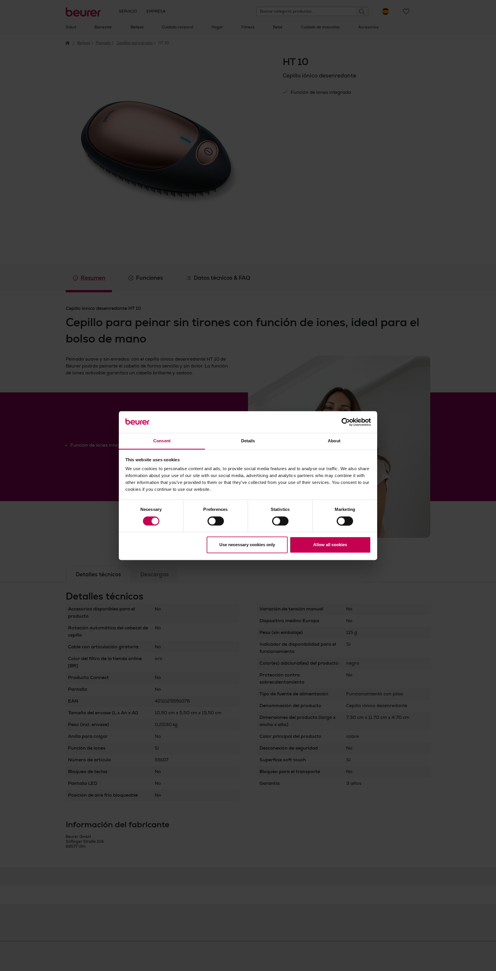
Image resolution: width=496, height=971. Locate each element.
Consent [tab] (161, 441)
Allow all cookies (330, 544)
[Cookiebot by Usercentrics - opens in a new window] (346, 422)
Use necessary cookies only (247, 544)
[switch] (216, 521)
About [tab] (334, 441)
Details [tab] (248, 441)
